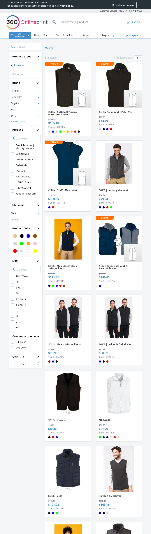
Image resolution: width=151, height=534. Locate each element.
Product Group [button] (21, 56)
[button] (26, 90)
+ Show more (18, 121)
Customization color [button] (25, 336)
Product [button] (17, 129)
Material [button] (18, 205)
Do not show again (123, 4)
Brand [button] (16, 82)
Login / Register (131, 35)
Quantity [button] (18, 356)
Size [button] (15, 260)
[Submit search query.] (13, 46)
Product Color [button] (21, 228)
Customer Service (108, 10)
